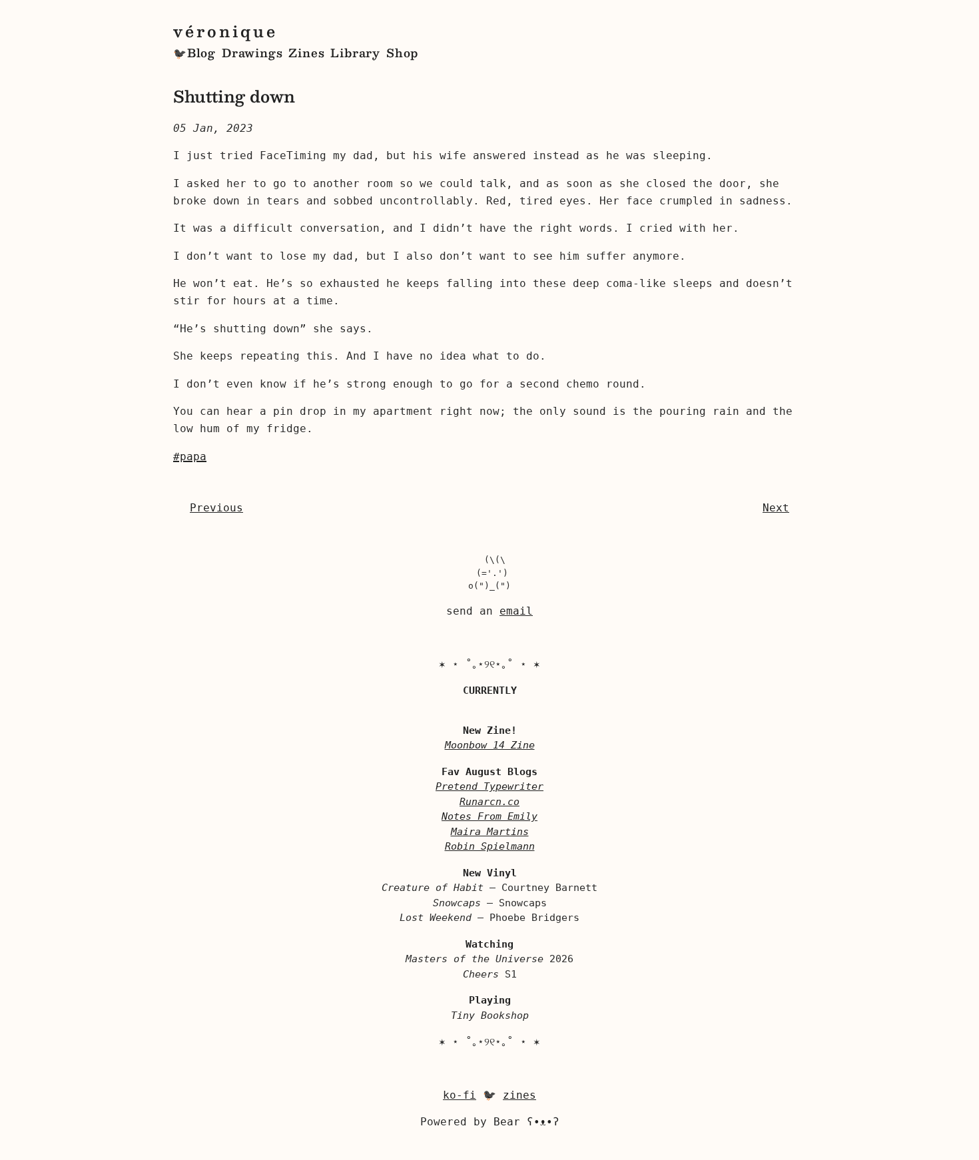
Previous (216, 507)
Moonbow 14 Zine (490, 745)
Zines (306, 52)
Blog (201, 52)
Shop (402, 52)
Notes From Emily (489, 816)
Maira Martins (490, 832)
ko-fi (459, 1095)
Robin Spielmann (490, 846)
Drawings (252, 52)
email (516, 611)
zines (519, 1095)
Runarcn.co (489, 802)
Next (776, 507)
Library (355, 52)
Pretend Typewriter (489, 786)
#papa (189, 456)
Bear (526, 1121)
